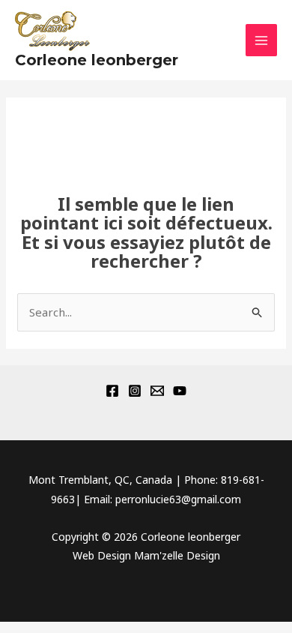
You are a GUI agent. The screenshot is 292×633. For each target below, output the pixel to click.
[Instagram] (135, 391)
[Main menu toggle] (262, 40)
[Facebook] (112, 391)
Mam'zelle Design (177, 555)
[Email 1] (157, 391)
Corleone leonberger (96, 60)
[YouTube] (179, 391)
